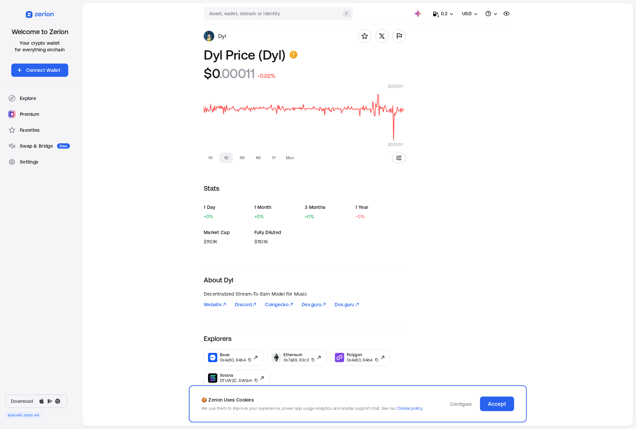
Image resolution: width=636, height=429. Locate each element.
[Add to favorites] (364, 36)
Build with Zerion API (23, 415)
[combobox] (278, 13)
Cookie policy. (410, 408)
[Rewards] (418, 13)
